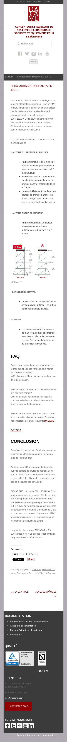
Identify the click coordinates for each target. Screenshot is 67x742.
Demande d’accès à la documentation (29, 621)
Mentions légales (46, 735)
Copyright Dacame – (27, 735)
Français (21, 2)
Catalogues (16, 634)
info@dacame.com (14, 697)
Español (37, 2)
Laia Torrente (49, 573)
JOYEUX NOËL (19, 592)
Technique (21, 573)
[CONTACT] (18, 709)
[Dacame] (33, 20)
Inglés (29, 2)
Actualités (36, 570)
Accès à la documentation (23, 625)
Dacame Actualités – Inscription (26, 630)
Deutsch (46, 2)
